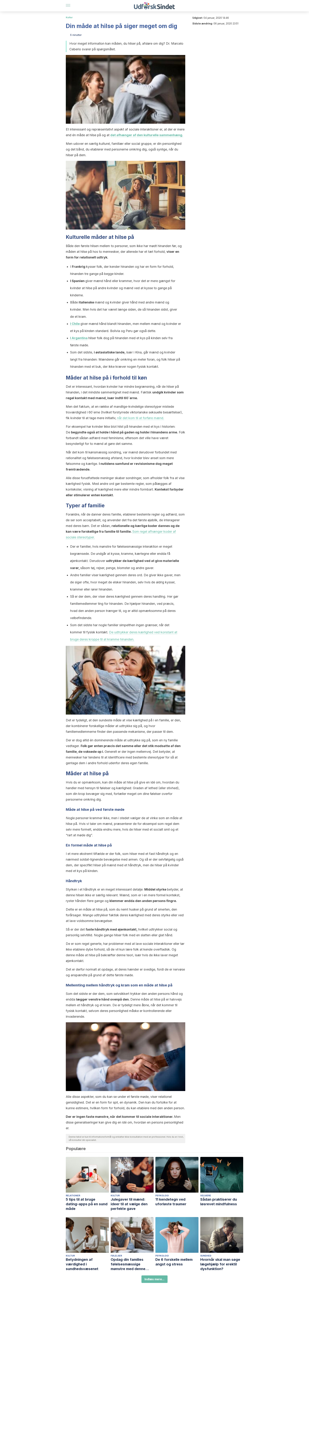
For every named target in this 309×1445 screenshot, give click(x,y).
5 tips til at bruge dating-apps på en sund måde (86, 1204)
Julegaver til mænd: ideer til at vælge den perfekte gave (129, 1204)
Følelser (116, 1255)
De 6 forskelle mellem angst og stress (174, 1261)
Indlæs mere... (154, 1279)
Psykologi (162, 1195)
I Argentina (79, 338)
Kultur (69, 17)
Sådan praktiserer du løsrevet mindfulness (218, 1201)
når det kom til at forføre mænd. (140, 418)
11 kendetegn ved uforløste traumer (170, 1201)
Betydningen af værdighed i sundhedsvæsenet (82, 1264)
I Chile (75, 324)
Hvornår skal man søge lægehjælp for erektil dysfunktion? (220, 1264)
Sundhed (205, 1255)
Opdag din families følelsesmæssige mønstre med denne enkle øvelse (128, 1264)
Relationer (73, 1195)
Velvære (205, 1195)
